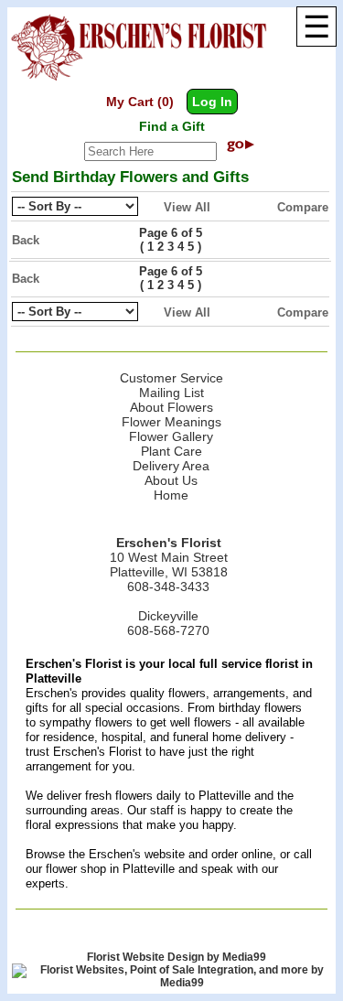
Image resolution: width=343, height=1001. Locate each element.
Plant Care (171, 451)
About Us (171, 480)
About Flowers (171, 407)
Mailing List (171, 392)
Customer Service (171, 378)
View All (187, 207)
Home (171, 495)
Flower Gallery (171, 436)
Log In (212, 101)
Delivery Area (171, 465)
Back (25, 240)
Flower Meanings (171, 421)
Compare (302, 207)
